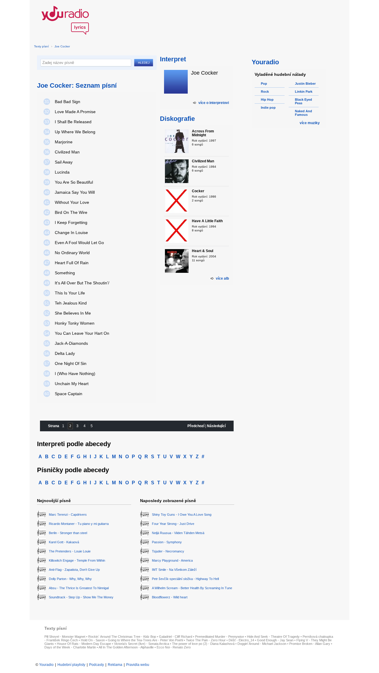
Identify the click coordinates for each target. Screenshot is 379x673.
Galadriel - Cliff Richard (175, 636)
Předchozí (195, 426)
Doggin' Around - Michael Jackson (261, 643)
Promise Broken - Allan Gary (309, 643)
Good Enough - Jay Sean (275, 640)
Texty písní (41, 46)
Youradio (46, 665)
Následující (216, 426)
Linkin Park (303, 91)
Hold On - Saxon (93, 640)
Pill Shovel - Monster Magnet (64, 636)
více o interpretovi (213, 103)
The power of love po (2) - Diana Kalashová (203, 643)
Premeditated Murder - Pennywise (219, 636)
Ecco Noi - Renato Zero (174, 647)
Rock (265, 91)
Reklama (115, 665)
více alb (222, 278)
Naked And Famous (303, 112)
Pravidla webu (137, 665)
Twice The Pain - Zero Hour (206, 640)
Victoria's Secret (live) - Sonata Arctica (141, 643)
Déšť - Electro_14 (241, 640)
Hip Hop (267, 99)
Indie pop (268, 107)
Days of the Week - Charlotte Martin (70, 647)
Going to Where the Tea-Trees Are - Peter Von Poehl (145, 640)
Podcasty (96, 665)
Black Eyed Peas (303, 101)
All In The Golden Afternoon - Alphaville (126, 647)
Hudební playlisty (71, 665)
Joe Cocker (62, 46)
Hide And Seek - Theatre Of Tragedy (273, 636)
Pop (264, 83)
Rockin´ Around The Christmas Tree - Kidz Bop (122, 636)
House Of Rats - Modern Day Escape (84, 643)
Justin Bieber (305, 83)
